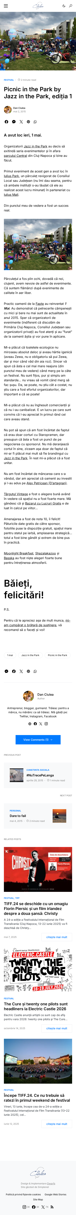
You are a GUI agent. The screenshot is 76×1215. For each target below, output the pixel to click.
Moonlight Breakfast (18, 553)
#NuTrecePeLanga (40, 775)
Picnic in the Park (57, 655)
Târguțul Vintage (16, 494)
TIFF (17, 898)
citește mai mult (56, 937)
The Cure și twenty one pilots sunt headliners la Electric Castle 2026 (36, 1006)
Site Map (38, 1199)
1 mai (10, 655)
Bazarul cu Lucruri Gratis (43, 503)
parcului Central (15, 156)
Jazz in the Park (35, 146)
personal (15, 810)
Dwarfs (51, 1183)
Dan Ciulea (19, 107)
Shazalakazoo (45, 553)
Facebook (50, 716)
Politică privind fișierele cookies (23, 1194)
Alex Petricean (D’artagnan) (47, 483)
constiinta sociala (38, 770)
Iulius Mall (11, 195)
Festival (9, 80)
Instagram (36, 716)
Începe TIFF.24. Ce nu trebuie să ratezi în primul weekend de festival (37, 1098)
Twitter (23, 716)
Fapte (40, 304)
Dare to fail (18, 816)
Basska (9, 558)
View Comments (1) (36, 739)
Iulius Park (11, 176)
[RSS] (52, 1207)
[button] (6, 5)
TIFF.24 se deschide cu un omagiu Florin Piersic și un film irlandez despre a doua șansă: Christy (36, 908)
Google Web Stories (55, 1194)
